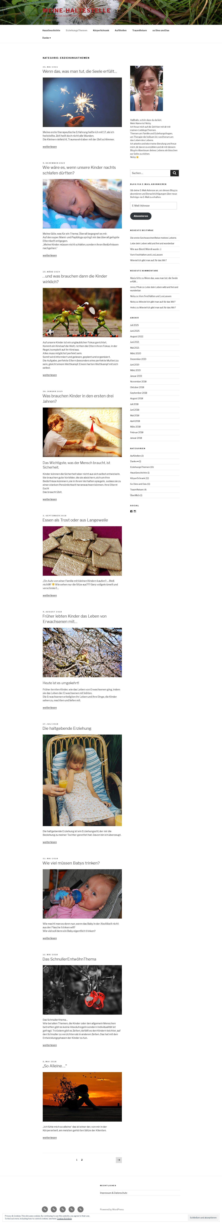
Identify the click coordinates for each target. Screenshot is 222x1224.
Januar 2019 (136, 376)
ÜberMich (135, 495)
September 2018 (138, 393)
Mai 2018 (134, 415)
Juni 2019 (134, 364)
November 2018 (138, 381)
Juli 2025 (134, 325)
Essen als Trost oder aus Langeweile (75, 520)
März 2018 (135, 426)
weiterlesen (50, 146)
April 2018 (135, 421)
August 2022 (136, 336)
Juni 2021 (134, 342)
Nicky (133, 296)
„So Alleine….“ (54, 1066)
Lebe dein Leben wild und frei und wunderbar (152, 243)
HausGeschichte (51, 30)
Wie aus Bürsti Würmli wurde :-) (145, 249)
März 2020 (135, 353)
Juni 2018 (134, 409)
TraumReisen (139, 30)
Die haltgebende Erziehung (66, 728)
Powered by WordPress (112, 1209)
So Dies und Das (138, 484)
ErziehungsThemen (76, 30)
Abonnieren (141, 216)
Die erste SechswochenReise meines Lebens (153, 238)
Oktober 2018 (137, 387)
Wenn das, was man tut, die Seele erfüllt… (79, 71)
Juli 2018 (134, 404)
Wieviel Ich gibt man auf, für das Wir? (148, 260)
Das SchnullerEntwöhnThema (69, 959)
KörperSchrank (101, 30)
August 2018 (136, 398)
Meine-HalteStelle (77, 10)
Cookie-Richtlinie (64, 1219)
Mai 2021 (134, 347)
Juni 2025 (135, 331)
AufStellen (121, 30)
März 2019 (135, 370)
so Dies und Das (161, 30)
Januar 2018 (136, 438)
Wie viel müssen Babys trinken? (71, 863)
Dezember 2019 (138, 359)
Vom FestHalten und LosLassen (146, 254)
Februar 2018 (136, 432)
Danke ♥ (46, 38)
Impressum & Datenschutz (113, 1193)
